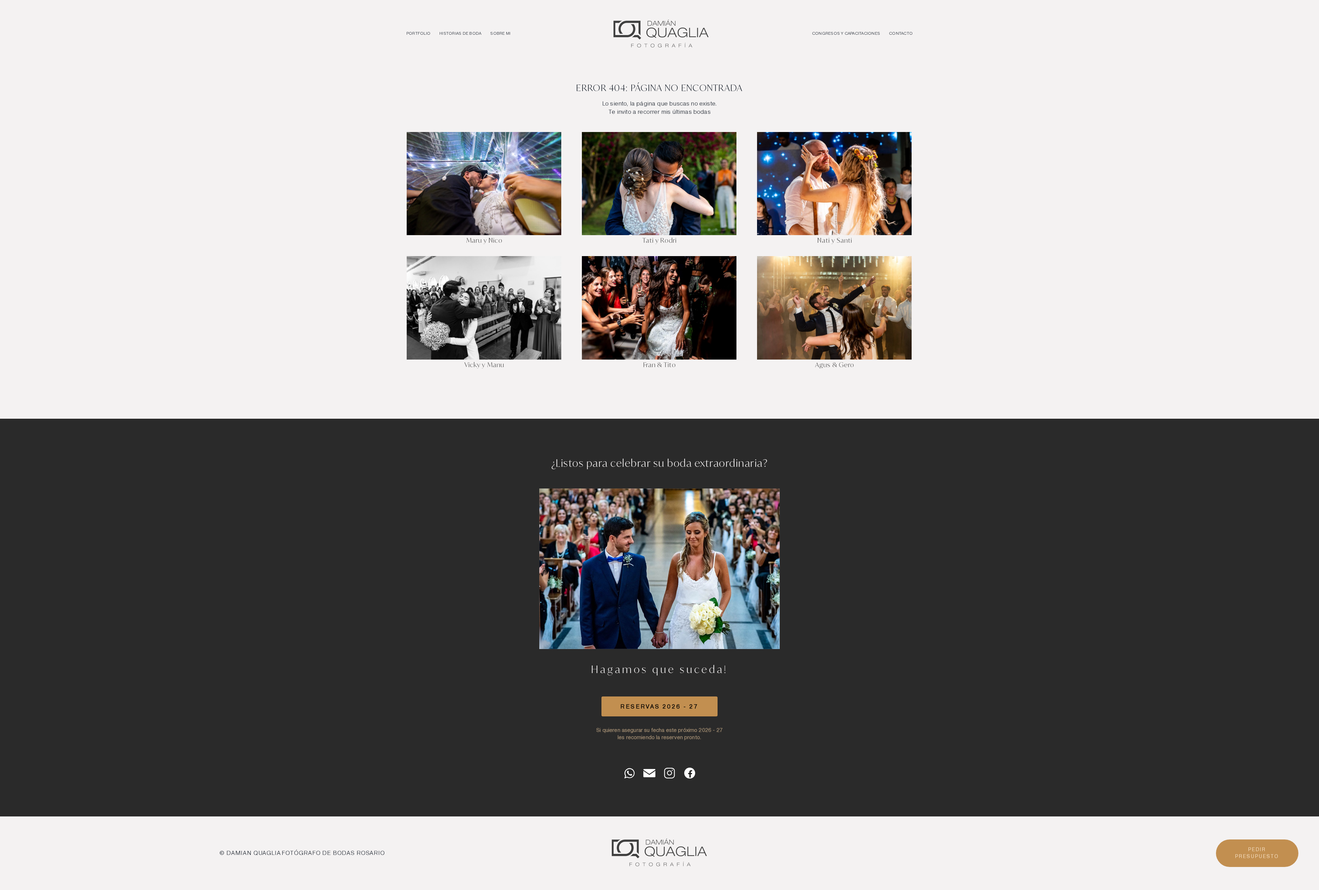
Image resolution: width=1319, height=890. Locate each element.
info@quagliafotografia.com (649, 773)
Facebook (690, 773)
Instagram (670, 773)
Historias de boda (460, 33)
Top (1274, 876)
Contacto (901, 33)
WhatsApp (629, 773)
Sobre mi (500, 33)
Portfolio (418, 33)
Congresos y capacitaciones (846, 33)
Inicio (661, 33)
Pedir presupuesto (1257, 853)
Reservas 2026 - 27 (659, 707)
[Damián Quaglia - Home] (659, 867)
